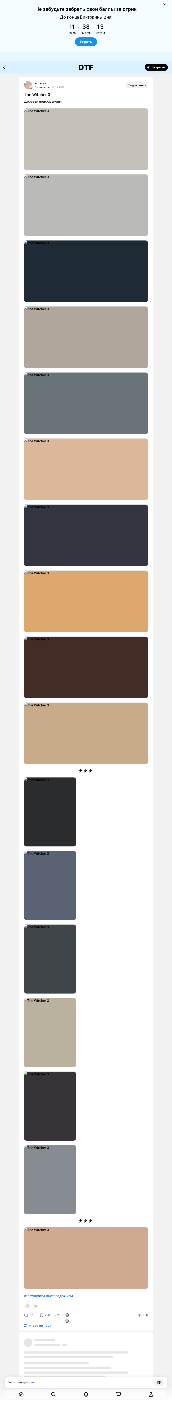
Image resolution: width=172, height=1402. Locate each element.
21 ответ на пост (37, 1325)
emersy (40, 83)
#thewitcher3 (34, 1296)
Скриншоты (42, 87)
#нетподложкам (59, 1296)
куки (32, 1382)
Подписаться (137, 85)
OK (159, 1382)
